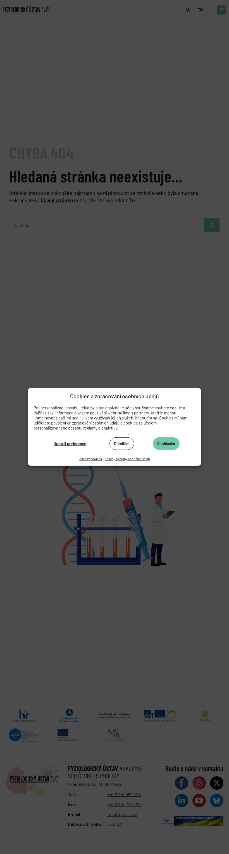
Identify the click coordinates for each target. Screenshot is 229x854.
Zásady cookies (90, 459)
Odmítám (122, 443)
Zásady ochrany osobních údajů (127, 459)
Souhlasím (166, 443)
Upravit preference (70, 443)
